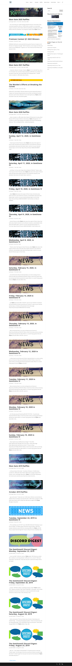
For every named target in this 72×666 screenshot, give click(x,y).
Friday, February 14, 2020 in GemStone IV (21, 297)
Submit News (46, 2)
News (20, 41)
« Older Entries (12, 660)
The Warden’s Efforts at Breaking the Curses (25, 85)
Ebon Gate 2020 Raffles (19, 112)
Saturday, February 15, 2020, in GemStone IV (22, 269)
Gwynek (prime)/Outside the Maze (55, 61)
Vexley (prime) (50, 51)
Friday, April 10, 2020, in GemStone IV (25, 189)
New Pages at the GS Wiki (54, 42)
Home (27, 2)
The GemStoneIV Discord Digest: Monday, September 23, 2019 (23, 550)
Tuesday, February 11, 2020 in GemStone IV (22, 380)
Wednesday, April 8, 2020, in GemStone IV (21, 241)
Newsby (11, 41)
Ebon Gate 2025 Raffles (19, 19)
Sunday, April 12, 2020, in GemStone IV (25, 137)
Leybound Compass (51, 47)
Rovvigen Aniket (13, 21)
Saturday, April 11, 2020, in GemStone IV (25, 164)
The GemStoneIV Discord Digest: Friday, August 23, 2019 (23, 644)
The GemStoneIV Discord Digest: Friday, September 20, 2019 (23, 582)
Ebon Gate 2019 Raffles (19, 466)
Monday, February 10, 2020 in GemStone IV (22, 408)
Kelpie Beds (50, 45)
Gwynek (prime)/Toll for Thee (53, 65)
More (58, 2)
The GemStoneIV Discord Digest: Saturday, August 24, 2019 (23, 613)
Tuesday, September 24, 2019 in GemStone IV (23, 519)
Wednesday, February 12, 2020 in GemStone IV (23, 352)
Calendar (36, 2)
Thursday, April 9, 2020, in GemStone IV (25, 215)
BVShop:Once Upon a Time (53, 49)
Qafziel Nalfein (12, 553)
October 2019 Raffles (18, 492)
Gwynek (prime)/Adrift (52, 63)
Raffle (27, 21)
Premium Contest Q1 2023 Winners (24, 39)
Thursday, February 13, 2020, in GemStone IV (23, 324)
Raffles (41, 2)
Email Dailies (53, 2)
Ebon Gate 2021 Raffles (19, 65)
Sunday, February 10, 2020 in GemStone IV (21, 436)
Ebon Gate (24, 21)
